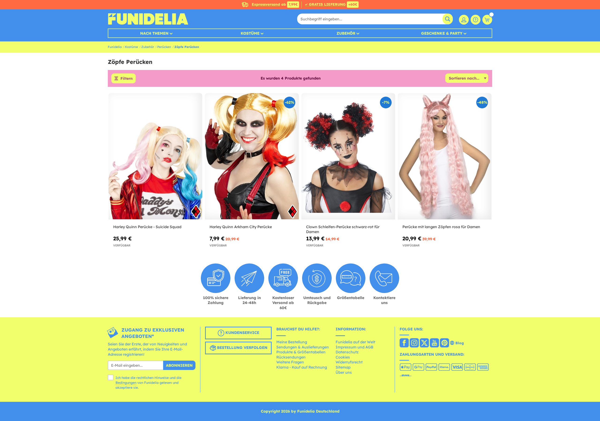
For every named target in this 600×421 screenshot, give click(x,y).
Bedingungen (126, 383)
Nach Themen (154, 33)
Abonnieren (179, 365)
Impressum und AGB (354, 347)
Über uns (344, 372)
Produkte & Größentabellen (301, 352)
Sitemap (343, 367)
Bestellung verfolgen (241, 347)
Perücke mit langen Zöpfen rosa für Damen (441, 226)
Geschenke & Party (441, 33)
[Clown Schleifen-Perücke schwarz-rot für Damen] (348, 156)
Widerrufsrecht (349, 362)
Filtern (126, 78)
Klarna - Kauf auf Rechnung (301, 367)
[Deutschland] (404, 343)
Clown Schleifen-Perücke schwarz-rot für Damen (342, 229)
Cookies (343, 357)
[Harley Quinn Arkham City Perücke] (252, 156)
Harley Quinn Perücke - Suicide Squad (147, 226)
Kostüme (250, 33)
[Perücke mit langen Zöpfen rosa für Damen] (444, 156)
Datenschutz (347, 352)
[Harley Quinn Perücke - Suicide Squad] (155, 156)
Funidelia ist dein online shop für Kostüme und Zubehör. (148, 19)
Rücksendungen (291, 357)
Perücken (164, 47)
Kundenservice (241, 332)
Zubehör (346, 33)
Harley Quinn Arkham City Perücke (241, 226)
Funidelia (115, 47)
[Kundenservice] (475, 20)
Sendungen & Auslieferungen (302, 347)
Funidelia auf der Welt (355, 342)
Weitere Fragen (290, 362)
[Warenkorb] (487, 20)
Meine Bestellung (291, 342)
